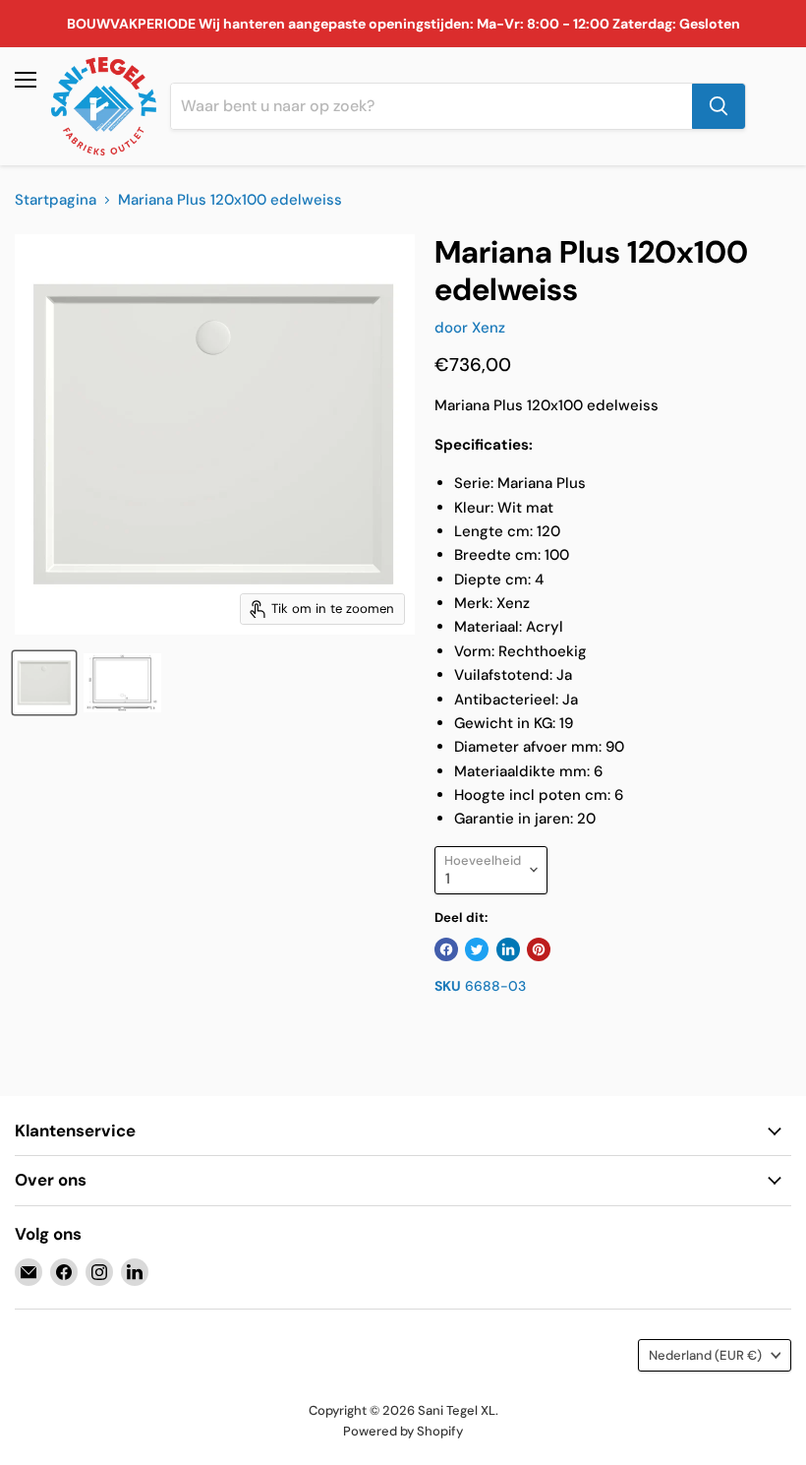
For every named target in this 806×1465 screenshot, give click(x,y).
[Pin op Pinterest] (538, 949)
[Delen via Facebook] (446, 949)
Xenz (488, 327)
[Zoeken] (718, 106)
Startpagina (55, 200)
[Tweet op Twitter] (477, 949)
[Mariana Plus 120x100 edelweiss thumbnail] (44, 682)
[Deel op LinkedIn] (508, 949)
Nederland (705, 1355)
